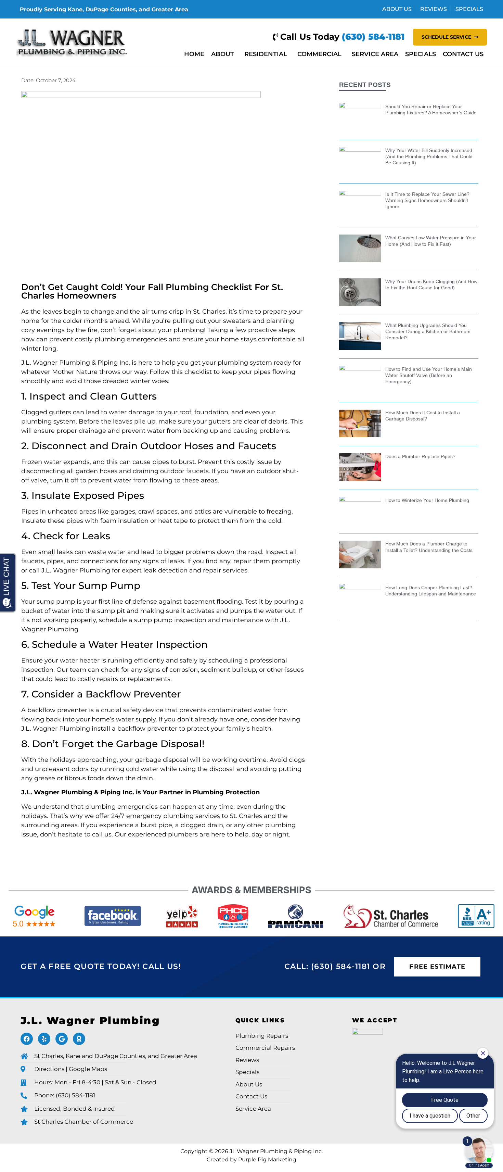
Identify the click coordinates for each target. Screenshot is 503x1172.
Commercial (319, 54)
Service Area (375, 54)
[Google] (61, 1039)
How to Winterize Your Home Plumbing (427, 500)
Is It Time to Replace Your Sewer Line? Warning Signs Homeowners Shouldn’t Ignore (427, 200)
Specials (420, 54)
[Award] (79, 1039)
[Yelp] (44, 1039)
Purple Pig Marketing (267, 1159)
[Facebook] (27, 1039)
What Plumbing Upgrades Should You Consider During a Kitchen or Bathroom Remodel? (427, 331)
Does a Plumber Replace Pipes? (420, 456)
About (222, 54)
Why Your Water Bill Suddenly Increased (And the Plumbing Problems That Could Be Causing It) (429, 156)
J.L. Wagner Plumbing (90, 1020)
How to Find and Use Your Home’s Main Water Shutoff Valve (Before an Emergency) (428, 375)
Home (194, 54)
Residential (265, 54)
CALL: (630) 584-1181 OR (335, 966)
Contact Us (463, 54)
